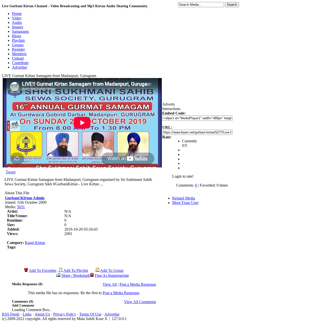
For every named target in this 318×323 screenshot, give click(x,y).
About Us (42, 314)
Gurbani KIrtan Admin (24, 198)
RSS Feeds (10, 314)
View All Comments (140, 302)
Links (27, 314)
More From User (185, 203)
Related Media (183, 198)
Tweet (10, 172)
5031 (21, 207)
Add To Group (111, 270)
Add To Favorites (42, 270)
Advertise (111, 314)
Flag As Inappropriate (112, 275)
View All (110, 284)
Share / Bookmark (75, 275)
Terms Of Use (90, 314)
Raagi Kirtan (35, 243)
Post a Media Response (137, 284)
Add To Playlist (75, 270)
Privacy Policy (64, 314)
